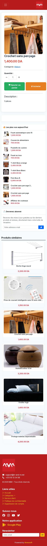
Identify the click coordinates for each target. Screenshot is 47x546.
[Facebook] (3, 515)
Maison (17, 67)
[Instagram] (8, 515)
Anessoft (28, 542)
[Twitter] (18, 515)
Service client (10, 498)
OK (42, 535)
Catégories (9, 495)
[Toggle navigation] (5, 5)
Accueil (7, 493)
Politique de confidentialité (15, 501)
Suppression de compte (14, 504)
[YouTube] (13, 515)
